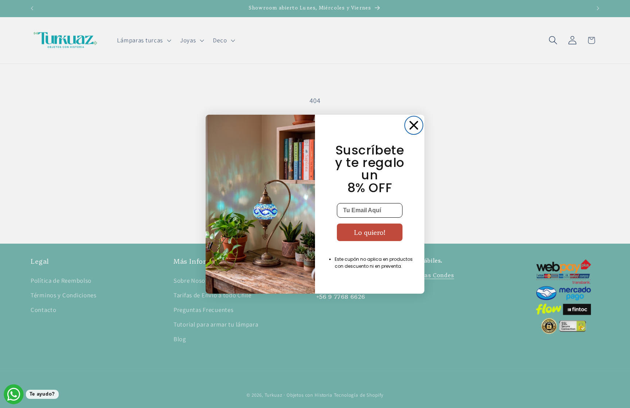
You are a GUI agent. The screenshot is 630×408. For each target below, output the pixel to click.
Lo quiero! (369, 232)
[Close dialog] (414, 125)
